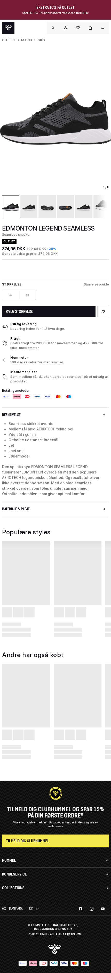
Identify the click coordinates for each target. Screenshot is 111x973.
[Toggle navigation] (53, 28)
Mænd (26, 40)
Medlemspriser (23, 372)
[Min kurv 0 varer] (90, 28)
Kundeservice (14, 874)
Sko (41, 40)
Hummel (9, 860)
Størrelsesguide (96, 284)
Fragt (15, 338)
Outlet (8, 40)
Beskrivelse (11, 415)
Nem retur (19, 357)
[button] (65, 28)
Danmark (16, 908)
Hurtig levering (23, 324)
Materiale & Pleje (16, 509)
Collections (13, 888)
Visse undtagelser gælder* (30, 822)
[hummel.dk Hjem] (8, 28)
